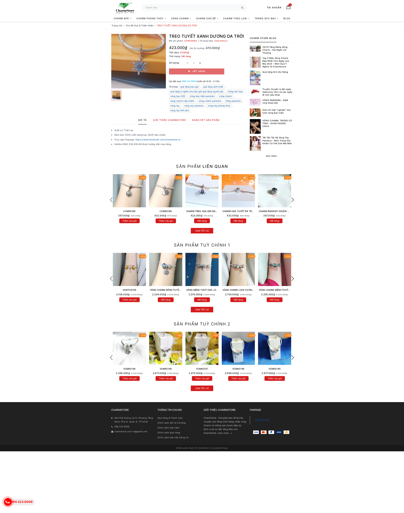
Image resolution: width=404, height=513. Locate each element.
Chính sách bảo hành (168, 427)
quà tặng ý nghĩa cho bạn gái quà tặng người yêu (196, 91)
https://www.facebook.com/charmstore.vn (158, 139)
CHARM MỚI (122, 18)
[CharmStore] (125, 7)
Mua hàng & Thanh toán (170, 418)
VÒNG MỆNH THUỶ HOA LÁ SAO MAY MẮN (209, 290)
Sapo (225, 448)
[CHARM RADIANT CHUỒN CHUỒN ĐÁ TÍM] (274, 190)
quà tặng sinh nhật (213, 86)
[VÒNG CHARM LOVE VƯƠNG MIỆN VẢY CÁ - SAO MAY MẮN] (238, 269)
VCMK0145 (275, 368)
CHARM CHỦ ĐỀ (206, 18)
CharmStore (262, 420)
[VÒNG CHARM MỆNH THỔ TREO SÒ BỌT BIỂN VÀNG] (129, 269)
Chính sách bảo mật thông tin (173, 437)
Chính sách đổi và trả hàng (171, 423)
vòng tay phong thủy (219, 105)
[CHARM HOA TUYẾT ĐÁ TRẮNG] (238, 190)
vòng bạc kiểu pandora (202, 96)
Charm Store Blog (263, 38)
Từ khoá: (174, 86)
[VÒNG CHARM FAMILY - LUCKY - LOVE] (238, 348)
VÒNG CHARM (180, 18)
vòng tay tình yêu (179, 110)
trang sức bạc (235, 91)
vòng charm (225, 96)
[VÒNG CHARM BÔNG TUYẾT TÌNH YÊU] (165, 269)
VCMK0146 (238, 368)
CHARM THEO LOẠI (235, 18)
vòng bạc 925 (177, 96)
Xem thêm (271, 156)
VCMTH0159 (129, 290)
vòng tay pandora (193, 105)
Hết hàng (202, 220)
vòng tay (175, 105)
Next (292, 200)
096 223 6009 (189, 81)
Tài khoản (274, 7)
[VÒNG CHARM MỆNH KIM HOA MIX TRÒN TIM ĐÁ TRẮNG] (274, 348)
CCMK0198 (166, 211)
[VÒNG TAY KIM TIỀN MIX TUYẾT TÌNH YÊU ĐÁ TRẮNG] (165, 348)
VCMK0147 (202, 368)
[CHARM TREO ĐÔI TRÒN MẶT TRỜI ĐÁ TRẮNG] (129, 190)
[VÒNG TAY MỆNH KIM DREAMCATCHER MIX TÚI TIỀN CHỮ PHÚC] (202, 348)
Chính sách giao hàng (168, 432)
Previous (111, 200)
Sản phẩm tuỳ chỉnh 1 (202, 245)
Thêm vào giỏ (129, 220)
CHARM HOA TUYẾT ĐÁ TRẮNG (239, 211)
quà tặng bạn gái (189, 86)
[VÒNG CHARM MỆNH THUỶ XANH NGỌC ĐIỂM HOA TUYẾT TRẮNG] (274, 269)
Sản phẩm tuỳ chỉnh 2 (202, 323)
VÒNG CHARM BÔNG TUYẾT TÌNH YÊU (170, 290)
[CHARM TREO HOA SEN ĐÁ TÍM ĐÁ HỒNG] (202, 190)
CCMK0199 (129, 211)
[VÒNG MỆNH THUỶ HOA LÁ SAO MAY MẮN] (202, 269)
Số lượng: (174, 62)
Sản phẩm (202, 166)
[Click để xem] (138, 61)
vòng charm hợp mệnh (182, 101)
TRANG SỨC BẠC (266, 18)
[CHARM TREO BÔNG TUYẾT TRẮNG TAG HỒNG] (165, 190)
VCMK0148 (166, 368)
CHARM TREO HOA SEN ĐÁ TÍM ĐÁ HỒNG (208, 211)
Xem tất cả (202, 230)
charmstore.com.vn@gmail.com (130, 431)
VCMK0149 (129, 368)
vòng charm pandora (210, 101)
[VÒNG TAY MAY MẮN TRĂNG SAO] (129, 348)
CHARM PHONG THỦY (150, 18)
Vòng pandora (233, 101)
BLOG (286, 18)
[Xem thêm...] (225, 433)
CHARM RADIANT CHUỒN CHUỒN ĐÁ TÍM (281, 211)
